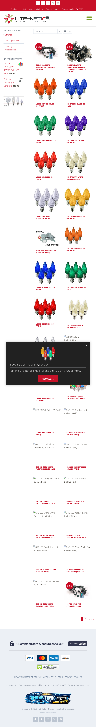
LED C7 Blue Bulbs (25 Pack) (75, 105)
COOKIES (78, 677)
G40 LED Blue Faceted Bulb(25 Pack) (75, 433)
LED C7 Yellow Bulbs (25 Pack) (75, 217)
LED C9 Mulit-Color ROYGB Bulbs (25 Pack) (76, 397)
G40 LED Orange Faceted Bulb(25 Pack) (45, 502)
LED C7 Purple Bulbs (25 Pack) (75, 141)
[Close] (86, 345)
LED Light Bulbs (12, 40)
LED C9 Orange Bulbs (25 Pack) (75, 249)
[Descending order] (59, 31)
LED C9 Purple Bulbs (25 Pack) (45, 399)
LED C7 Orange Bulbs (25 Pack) (45, 105)
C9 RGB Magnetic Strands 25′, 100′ (73, 605)
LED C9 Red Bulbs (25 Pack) (45, 325)
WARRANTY (48, 677)
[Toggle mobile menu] (89, 18)
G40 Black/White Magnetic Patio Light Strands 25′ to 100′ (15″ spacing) (76, 68)
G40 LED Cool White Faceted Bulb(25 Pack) (45, 468)
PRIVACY (68, 677)
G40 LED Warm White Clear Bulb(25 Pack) (75, 571)
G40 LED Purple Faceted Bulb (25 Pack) (46, 571)
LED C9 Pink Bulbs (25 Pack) (45, 433)
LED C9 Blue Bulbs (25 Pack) (45, 288)
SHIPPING (59, 677)
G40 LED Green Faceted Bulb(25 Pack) (76, 468)
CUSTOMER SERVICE (32, 677)
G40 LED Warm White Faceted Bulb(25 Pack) (45, 536)
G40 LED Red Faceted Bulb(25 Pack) (75, 502)
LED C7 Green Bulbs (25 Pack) (46, 141)
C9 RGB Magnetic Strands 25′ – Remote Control (45, 67)
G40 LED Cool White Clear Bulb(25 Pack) (45, 605)
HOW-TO (18, 677)
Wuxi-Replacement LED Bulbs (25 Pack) (46, 252)
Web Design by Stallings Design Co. (48, 712)
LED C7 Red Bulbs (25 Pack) (45, 178)
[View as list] (69, 31)
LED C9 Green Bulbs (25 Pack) (76, 288)
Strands (8, 34)
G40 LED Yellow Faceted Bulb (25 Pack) (76, 536)
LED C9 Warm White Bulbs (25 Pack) (74, 326)
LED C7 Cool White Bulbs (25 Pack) (43, 217)
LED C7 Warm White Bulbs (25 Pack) (74, 178)
